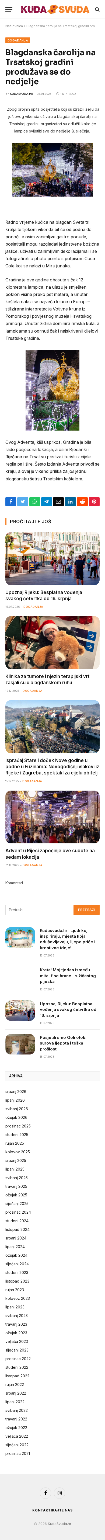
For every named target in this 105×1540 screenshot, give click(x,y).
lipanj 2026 (15, 1100)
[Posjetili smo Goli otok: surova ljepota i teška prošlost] (20, 1044)
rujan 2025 (14, 1143)
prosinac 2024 (18, 1212)
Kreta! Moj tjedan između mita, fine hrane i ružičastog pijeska (68, 975)
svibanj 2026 (16, 1108)
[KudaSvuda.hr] (55, 9)
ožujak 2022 (16, 1427)
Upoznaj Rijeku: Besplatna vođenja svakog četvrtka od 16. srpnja (68, 1009)
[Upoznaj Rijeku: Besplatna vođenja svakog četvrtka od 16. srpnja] (52, 558)
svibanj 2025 (16, 1177)
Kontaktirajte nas (52, 1510)
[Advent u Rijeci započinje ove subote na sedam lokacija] (52, 817)
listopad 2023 (17, 1281)
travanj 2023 (16, 1324)
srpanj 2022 (15, 1393)
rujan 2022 (14, 1384)
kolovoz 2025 (17, 1152)
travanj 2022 (16, 1419)
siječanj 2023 (17, 1350)
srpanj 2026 (15, 1091)
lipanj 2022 (14, 1401)
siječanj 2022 (17, 1445)
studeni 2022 (16, 1367)
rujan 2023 (14, 1289)
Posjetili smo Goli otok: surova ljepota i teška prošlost (63, 1043)
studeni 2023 (16, 1272)
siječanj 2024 (17, 1264)
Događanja (18, 40)
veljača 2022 (16, 1436)
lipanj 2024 (15, 1246)
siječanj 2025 (17, 1203)
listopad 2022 (17, 1376)
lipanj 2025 (14, 1169)
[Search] (97, 9)
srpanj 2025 (15, 1160)
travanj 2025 (16, 1186)
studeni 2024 (17, 1220)
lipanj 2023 (14, 1307)
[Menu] (8, 9)
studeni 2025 (16, 1134)
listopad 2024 (17, 1229)
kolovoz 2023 (17, 1298)
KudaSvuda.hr (21, 93)
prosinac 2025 (18, 1126)
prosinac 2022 (18, 1358)
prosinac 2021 (17, 1453)
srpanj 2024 (15, 1238)
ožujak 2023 (16, 1333)
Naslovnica (14, 26)
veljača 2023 (16, 1341)
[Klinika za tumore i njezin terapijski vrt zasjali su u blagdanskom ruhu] (52, 642)
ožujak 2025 (16, 1195)
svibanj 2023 (16, 1315)
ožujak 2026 (16, 1117)
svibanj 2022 (16, 1410)
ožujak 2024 (16, 1255)
